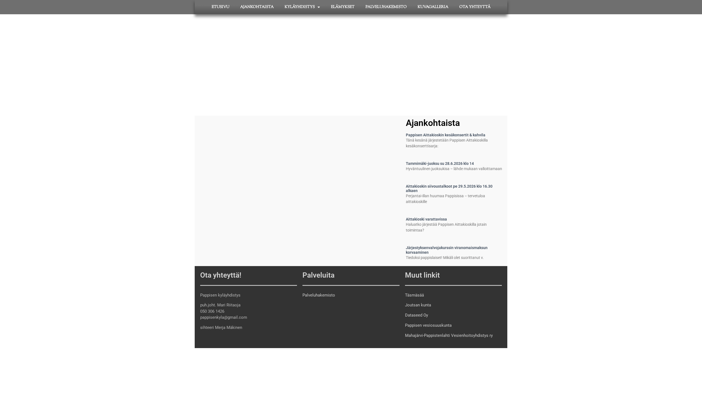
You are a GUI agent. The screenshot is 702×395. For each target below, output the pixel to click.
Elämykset (343, 7)
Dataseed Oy (416, 315)
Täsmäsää (414, 295)
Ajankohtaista (257, 7)
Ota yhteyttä (475, 7)
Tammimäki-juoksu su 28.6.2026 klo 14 (440, 163)
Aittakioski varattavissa (426, 219)
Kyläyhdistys (300, 7)
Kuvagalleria (433, 7)
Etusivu (220, 7)
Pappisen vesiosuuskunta (428, 325)
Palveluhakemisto (386, 7)
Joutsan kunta (418, 305)
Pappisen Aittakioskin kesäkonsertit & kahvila (445, 135)
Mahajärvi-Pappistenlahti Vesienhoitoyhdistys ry (449, 335)
